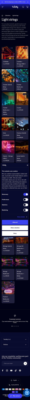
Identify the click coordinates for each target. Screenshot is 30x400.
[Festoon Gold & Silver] (22, 123)
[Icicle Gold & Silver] (22, 147)
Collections (7, 15)
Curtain (19, 108)
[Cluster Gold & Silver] (8, 75)
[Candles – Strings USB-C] (22, 52)
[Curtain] (22, 98)
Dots (4, 133)
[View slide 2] (14, 326)
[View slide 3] (16, 326)
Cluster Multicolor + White (6, 110)
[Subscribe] (25, 363)
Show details (21, 217)
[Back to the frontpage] (2, 15)
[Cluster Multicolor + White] (8, 98)
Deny (15, 233)
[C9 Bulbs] (8, 52)
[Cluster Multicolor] (22, 75)
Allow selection (15, 227)
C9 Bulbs (5, 61)
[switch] (25, 199)
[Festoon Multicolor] (8, 287)
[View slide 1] (12, 326)
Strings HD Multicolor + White (20, 248)
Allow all (15, 222)
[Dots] (8, 123)
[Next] (28, 2)
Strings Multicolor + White (20, 274)
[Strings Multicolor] (8, 262)
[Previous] (2, 2)
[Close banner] (27, 165)
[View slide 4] (18, 326)
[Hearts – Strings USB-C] (8, 147)
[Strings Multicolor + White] (22, 262)
